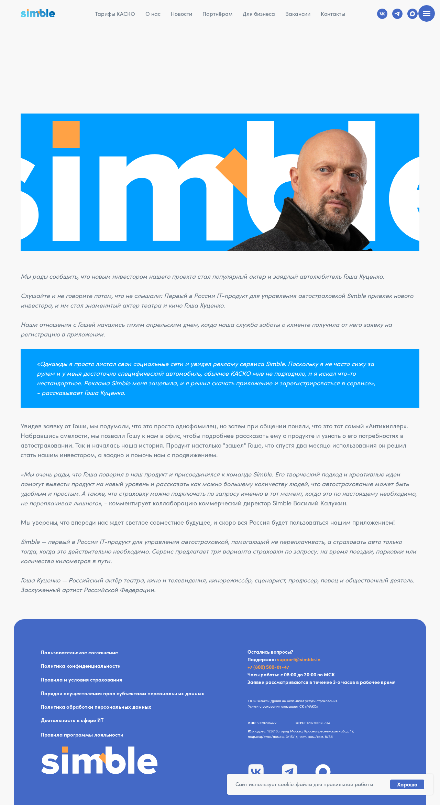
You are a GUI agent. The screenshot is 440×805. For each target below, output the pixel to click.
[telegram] (397, 14)
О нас (153, 13)
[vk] (382, 14)
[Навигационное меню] (426, 13)
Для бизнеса (259, 13)
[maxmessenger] (412, 14)
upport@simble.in (299, 659)
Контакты (333, 13)
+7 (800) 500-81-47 (268, 667)
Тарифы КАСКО (115, 13)
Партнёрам (217, 13)
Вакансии (297, 13)
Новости (181, 13)
